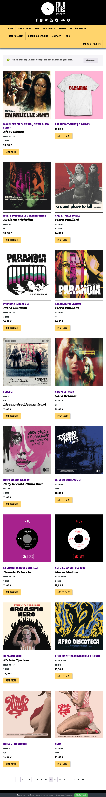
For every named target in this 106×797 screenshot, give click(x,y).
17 (74, 779)
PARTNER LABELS (15, 36)
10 (46, 779)
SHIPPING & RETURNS (38, 36)
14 (64, 779)
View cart (90, 60)
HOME (10, 28)
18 (78, 779)
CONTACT (56, 36)
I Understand (81, 795)
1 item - (92, 44)
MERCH (62, 28)
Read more (11, 152)
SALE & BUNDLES (78, 28)
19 (83, 779)
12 (55, 779)
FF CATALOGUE (24, 28)
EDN (37, 28)
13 (60, 779)
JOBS (67, 36)
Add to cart (63, 136)
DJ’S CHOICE (49, 28)
